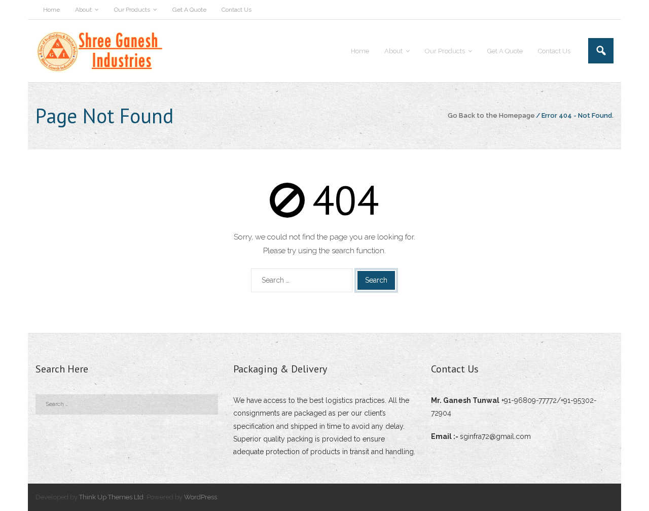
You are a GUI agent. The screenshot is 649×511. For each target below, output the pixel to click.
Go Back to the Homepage (491, 115)
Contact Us (236, 9)
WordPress (200, 497)
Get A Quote (189, 9)
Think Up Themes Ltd (111, 497)
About (83, 9)
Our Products (132, 9)
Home (51, 9)
